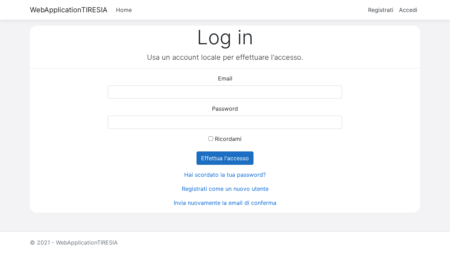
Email (225, 78)
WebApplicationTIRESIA (69, 10)
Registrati (380, 9)
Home (124, 9)
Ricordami (228, 138)
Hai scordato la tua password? (225, 174)
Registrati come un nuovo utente (225, 188)
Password (225, 108)
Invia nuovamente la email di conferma (225, 202)
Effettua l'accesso (225, 158)
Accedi (408, 9)
